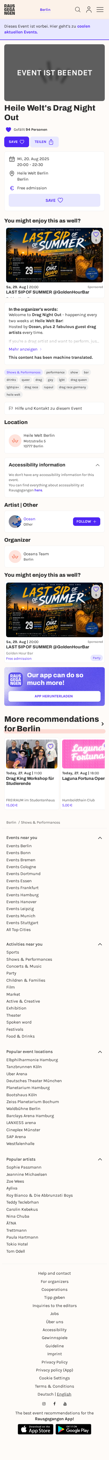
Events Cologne (21, 866)
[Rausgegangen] (9, 9)
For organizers (55, 1281)
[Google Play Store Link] (73, 1429)
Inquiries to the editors (55, 1305)
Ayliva (11, 1188)
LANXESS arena (21, 1122)
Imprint (54, 1353)
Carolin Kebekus (22, 1209)
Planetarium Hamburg (28, 1087)
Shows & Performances (23, 372)
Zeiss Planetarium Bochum (32, 1101)
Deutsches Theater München (34, 1080)
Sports (12, 952)
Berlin (11, 822)
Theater (13, 1015)
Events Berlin (19, 845)
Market (13, 994)
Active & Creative (23, 1001)
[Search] (78, 9)
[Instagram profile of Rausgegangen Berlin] (44, 1404)
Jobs (54, 1313)
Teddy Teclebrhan (22, 1202)
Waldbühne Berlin (23, 1108)
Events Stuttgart (22, 922)
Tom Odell (15, 1251)
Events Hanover (21, 901)
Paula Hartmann (22, 1237)
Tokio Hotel (17, 1244)
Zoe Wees (15, 1181)
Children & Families (25, 980)
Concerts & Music (24, 966)
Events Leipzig (20, 908)
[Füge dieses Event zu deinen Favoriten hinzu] (50, 746)
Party (11, 973)
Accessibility (54, 1329)
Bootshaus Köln (21, 1094)
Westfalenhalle (20, 1143)
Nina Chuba (17, 1216)
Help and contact (54, 1273)
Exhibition (16, 1008)
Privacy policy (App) (54, 1369)
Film (10, 987)
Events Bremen (20, 859)
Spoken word (18, 1022)
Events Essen (19, 880)
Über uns (54, 1321)
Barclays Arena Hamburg (30, 1115)
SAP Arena (16, 1136)
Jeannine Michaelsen (26, 1174)
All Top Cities (18, 929)
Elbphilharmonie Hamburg (32, 1059)
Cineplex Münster (23, 1129)
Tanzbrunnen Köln (24, 1066)
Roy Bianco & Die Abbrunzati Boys (39, 1195)
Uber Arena (16, 1073)
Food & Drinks (20, 1036)
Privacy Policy (54, 1362)
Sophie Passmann (24, 1167)
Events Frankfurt (22, 887)
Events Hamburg (22, 894)
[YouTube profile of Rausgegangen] (65, 1404)
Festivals (14, 1029)
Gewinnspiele (54, 1337)
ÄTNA (11, 1223)
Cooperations (54, 1289)
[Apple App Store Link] (35, 1429)
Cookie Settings (54, 1377)
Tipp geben (54, 1297)
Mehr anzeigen (23, 349)
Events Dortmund (23, 873)
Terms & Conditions (54, 1386)
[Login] (89, 9)
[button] (54, 200)
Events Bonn (18, 852)
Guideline (55, 1345)
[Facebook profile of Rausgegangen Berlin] (54, 1404)
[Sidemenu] (100, 9)
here (38, 490)
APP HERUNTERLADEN (66, 697)
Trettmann (16, 1230)
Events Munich (20, 915)
